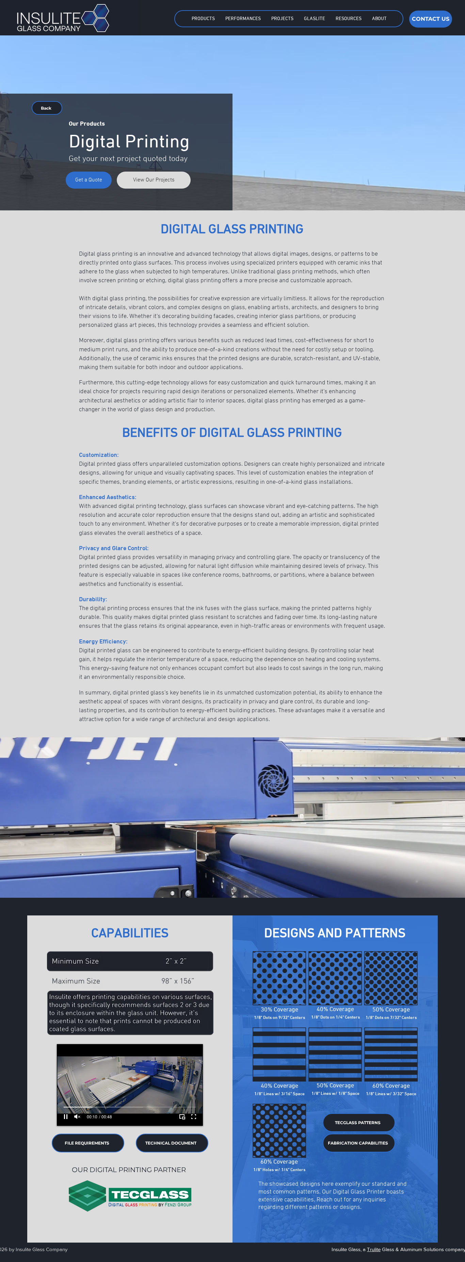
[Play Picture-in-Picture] (182, 1116)
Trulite (374, 1249)
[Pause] (65, 1116)
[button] (203, 19)
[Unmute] (77, 1116)
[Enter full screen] (193, 1116)
